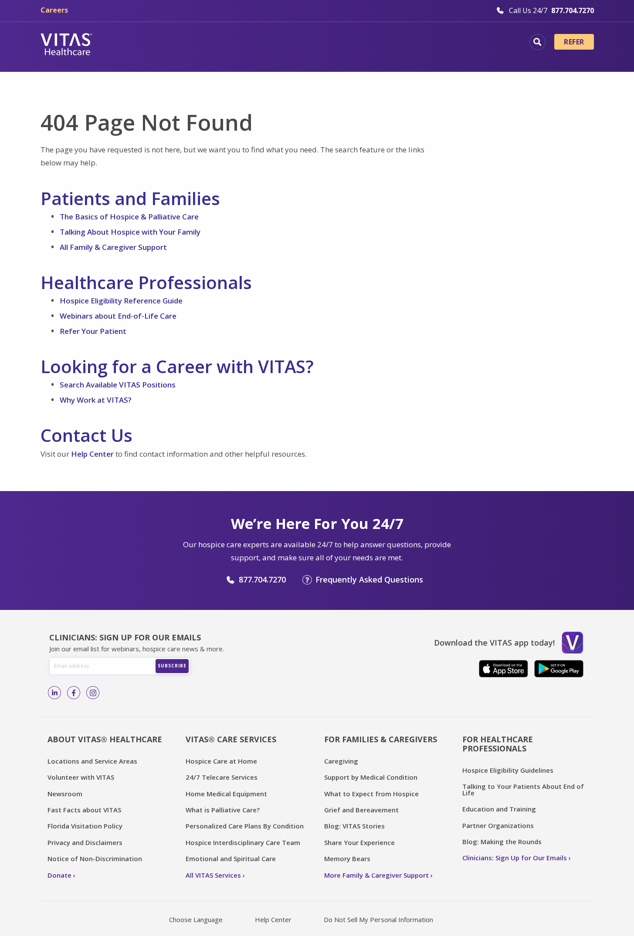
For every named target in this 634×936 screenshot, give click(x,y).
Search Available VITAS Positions (118, 385)
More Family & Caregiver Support (376, 875)
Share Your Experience (359, 842)
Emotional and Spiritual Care (231, 858)
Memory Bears (347, 858)
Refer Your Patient (93, 331)
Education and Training (499, 809)
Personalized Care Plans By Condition (245, 826)
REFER (574, 42)
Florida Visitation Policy (84, 826)
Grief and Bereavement (361, 809)
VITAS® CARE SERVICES (231, 739)
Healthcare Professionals (357, 43)
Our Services (268, 43)
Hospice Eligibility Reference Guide (121, 301)
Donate (59, 875)
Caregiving (341, 761)
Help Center (92, 454)
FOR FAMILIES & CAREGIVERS (380, 739)
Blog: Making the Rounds (502, 841)
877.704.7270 (262, 579)
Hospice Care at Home (221, 761)
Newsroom (64, 793)
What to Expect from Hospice (371, 793)
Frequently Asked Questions (369, 579)
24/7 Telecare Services (222, 777)
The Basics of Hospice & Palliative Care (129, 217)
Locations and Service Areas (92, 761)
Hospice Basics (198, 43)
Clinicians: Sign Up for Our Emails (514, 857)
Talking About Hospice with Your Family (130, 232)
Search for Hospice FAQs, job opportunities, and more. (537, 42)
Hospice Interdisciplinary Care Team (243, 842)
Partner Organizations (498, 825)
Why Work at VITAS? (96, 400)
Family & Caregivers (461, 43)
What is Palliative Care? (223, 809)
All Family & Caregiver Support (113, 247)
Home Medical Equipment (226, 793)
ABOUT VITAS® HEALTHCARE (104, 739)
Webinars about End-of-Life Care (118, 316)
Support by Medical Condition (370, 777)
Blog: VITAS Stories (354, 826)
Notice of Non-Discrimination (94, 858)
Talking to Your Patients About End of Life (523, 789)
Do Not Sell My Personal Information (378, 919)
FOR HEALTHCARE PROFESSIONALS (497, 744)
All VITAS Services (213, 875)
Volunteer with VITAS (80, 777)
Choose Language (196, 919)
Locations (134, 43)
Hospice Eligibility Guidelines (507, 770)
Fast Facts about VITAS (84, 809)
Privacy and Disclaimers (84, 842)
